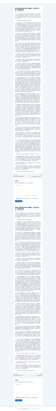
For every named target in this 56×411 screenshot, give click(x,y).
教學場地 (29, 59)
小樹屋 (30, 35)
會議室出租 (30, 48)
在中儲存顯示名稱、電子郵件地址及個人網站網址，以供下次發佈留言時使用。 (27, 198)
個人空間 (29, 296)
